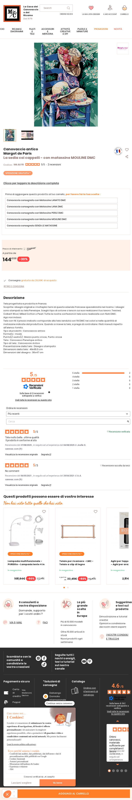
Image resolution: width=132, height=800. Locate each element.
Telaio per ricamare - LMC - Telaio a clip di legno (76, 562)
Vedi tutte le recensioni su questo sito (33, 400)
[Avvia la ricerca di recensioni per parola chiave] (128, 421)
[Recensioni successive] (117, 764)
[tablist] (16, 681)
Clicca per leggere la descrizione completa (31, 183)
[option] (61, 200)
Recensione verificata (119, 431)
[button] (110, 10)
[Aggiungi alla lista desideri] (44, 511)
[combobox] (56, 8)
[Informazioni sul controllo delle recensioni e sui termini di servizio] (49, 392)
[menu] (66, 33)
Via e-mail (15, 622)
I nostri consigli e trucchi (117, 636)
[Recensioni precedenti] (117, 721)
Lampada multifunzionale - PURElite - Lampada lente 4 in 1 (26, 564)
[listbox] (66, 213)
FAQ (45, 622)
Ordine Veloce (66, 14)
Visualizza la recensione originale (21, 454)
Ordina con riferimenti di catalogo (90, 691)
